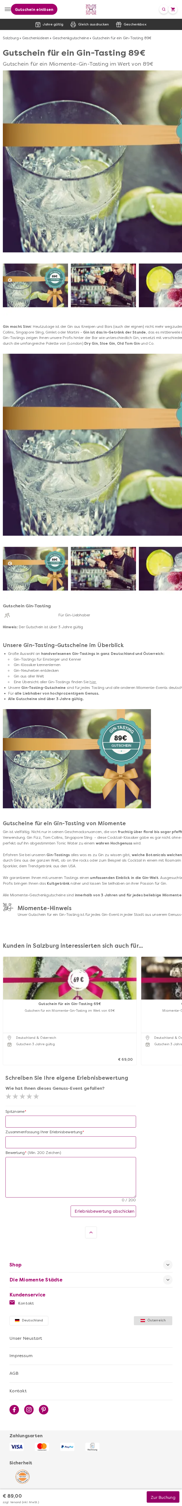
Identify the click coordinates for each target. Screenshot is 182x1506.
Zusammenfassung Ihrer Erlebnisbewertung (43, 1132)
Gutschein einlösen (34, 9)
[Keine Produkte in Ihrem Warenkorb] (172, 9)
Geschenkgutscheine (71, 38)
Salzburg (11, 38)
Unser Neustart (25, 1338)
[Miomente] (91, 9)
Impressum (20, 1355)
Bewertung (15, 1153)
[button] (7, 1005)
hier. (93, 682)
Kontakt (25, 1303)
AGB (13, 1373)
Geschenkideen (35, 38)
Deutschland (32, 1320)
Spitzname (14, 1111)
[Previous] (10, 280)
